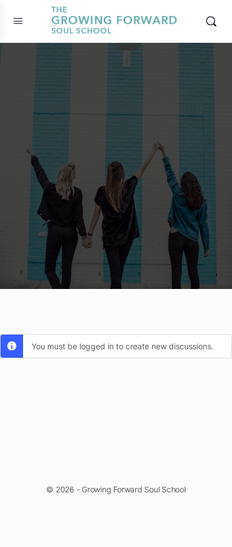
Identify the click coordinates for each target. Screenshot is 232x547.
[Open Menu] (18, 20)
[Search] (211, 21)
